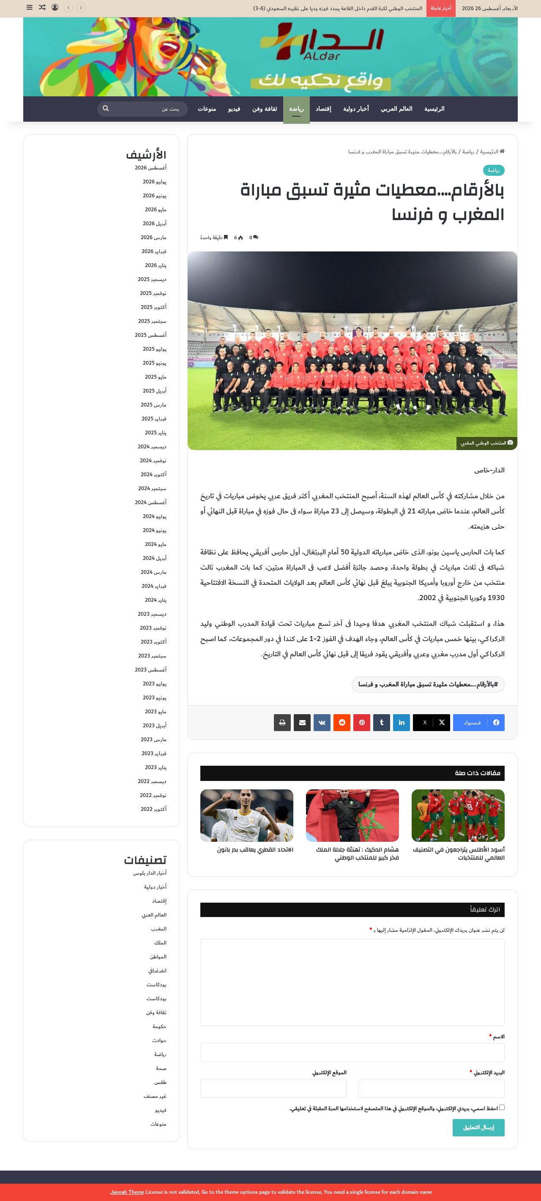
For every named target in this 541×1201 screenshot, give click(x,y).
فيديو (234, 109)
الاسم (497, 1036)
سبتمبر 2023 (152, 656)
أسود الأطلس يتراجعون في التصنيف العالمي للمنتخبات (459, 853)
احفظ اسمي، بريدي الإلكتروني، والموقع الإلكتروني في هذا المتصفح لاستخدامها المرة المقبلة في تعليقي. (394, 1108)
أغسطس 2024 (151, 502)
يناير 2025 (156, 432)
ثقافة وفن (264, 109)
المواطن (158, 956)
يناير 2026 (156, 265)
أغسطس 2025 (151, 335)
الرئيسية (434, 109)
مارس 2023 (154, 739)
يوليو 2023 (155, 683)
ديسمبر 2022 (152, 781)
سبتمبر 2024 (152, 488)
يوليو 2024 (155, 516)
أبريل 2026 (155, 223)
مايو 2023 (156, 711)
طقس (160, 1082)
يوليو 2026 (155, 181)
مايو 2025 (156, 377)
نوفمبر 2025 (153, 293)
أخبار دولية (356, 109)
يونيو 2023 (155, 697)
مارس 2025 (154, 404)
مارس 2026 (154, 237)
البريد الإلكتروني (487, 1072)
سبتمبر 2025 (152, 321)
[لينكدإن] (401, 722)
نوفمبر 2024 (153, 460)
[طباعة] (282, 722)
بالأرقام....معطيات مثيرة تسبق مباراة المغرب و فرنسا (426, 684)
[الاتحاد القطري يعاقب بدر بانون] (246, 815)
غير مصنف (155, 1096)
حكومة (160, 1026)
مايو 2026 (156, 209)
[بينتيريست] (361, 722)
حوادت (159, 1040)
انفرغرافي (157, 970)
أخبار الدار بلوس (150, 873)
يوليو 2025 (155, 349)
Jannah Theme (127, 1192)
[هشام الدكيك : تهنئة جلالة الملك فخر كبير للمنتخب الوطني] (352, 815)
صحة (161, 1068)
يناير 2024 (156, 600)
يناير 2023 (156, 767)
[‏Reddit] (341, 722)
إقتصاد (323, 109)
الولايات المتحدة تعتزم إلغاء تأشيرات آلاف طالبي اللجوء (365, 8)
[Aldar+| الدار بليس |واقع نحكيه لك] (270, 56)
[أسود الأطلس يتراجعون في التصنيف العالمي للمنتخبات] (458, 815)
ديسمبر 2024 (152, 446)
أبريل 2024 (155, 558)
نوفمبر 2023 (153, 628)
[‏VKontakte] (322, 722)
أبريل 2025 (155, 391)
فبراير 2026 (154, 251)
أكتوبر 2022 (154, 809)
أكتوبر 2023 (154, 642)
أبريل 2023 (155, 725)
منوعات (207, 109)
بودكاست (157, 984)
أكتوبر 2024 (154, 474)
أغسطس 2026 (151, 167)
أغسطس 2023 (151, 669)
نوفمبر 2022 (153, 795)
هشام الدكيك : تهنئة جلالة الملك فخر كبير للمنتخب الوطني (357, 853)
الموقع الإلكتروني (329, 1072)
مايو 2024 (156, 544)
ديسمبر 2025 (152, 279)
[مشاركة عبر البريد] (302, 722)
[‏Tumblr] (381, 722)
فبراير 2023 (154, 753)
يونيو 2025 (155, 363)
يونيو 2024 (155, 530)
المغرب (159, 929)
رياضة (296, 109)
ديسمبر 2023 (152, 614)
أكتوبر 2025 (154, 307)
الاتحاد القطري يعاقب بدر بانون (255, 849)
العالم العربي (397, 109)
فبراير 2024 (154, 586)
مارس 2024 (154, 572)
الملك (160, 942)
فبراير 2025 (154, 418)
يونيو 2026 (155, 195)
